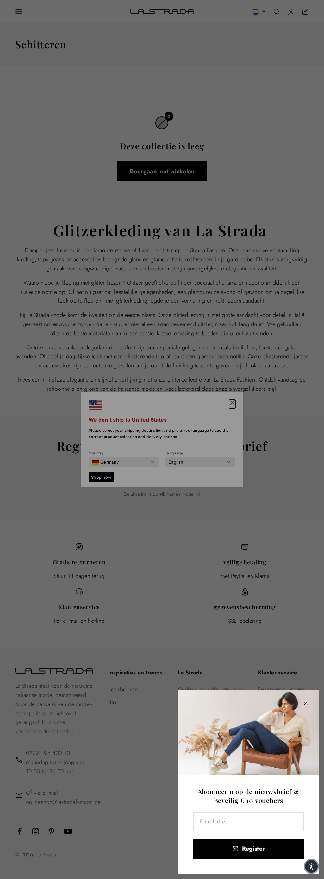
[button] (311, 866)
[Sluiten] (306, 703)
